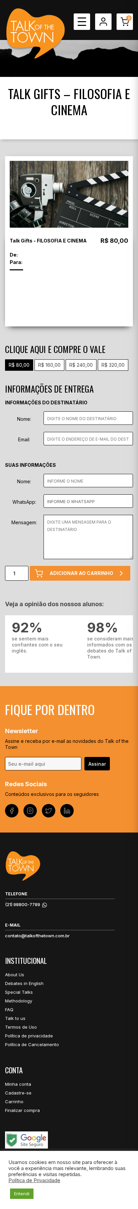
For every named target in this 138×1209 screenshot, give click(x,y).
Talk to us (15, 1018)
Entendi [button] (21, 1193)
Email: (24, 439)
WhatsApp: (24, 502)
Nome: (24, 419)
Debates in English (24, 983)
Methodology (18, 1000)
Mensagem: (24, 522)
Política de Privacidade (34, 1180)
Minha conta (18, 1084)
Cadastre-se (18, 1092)
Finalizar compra (22, 1110)
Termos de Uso (21, 1027)
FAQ (9, 1009)
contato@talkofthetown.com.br (37, 935)
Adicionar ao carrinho (81, 573)
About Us (14, 974)
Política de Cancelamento (32, 1044)
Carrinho (14, 1101)
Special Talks (19, 992)
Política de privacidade (29, 1035)
